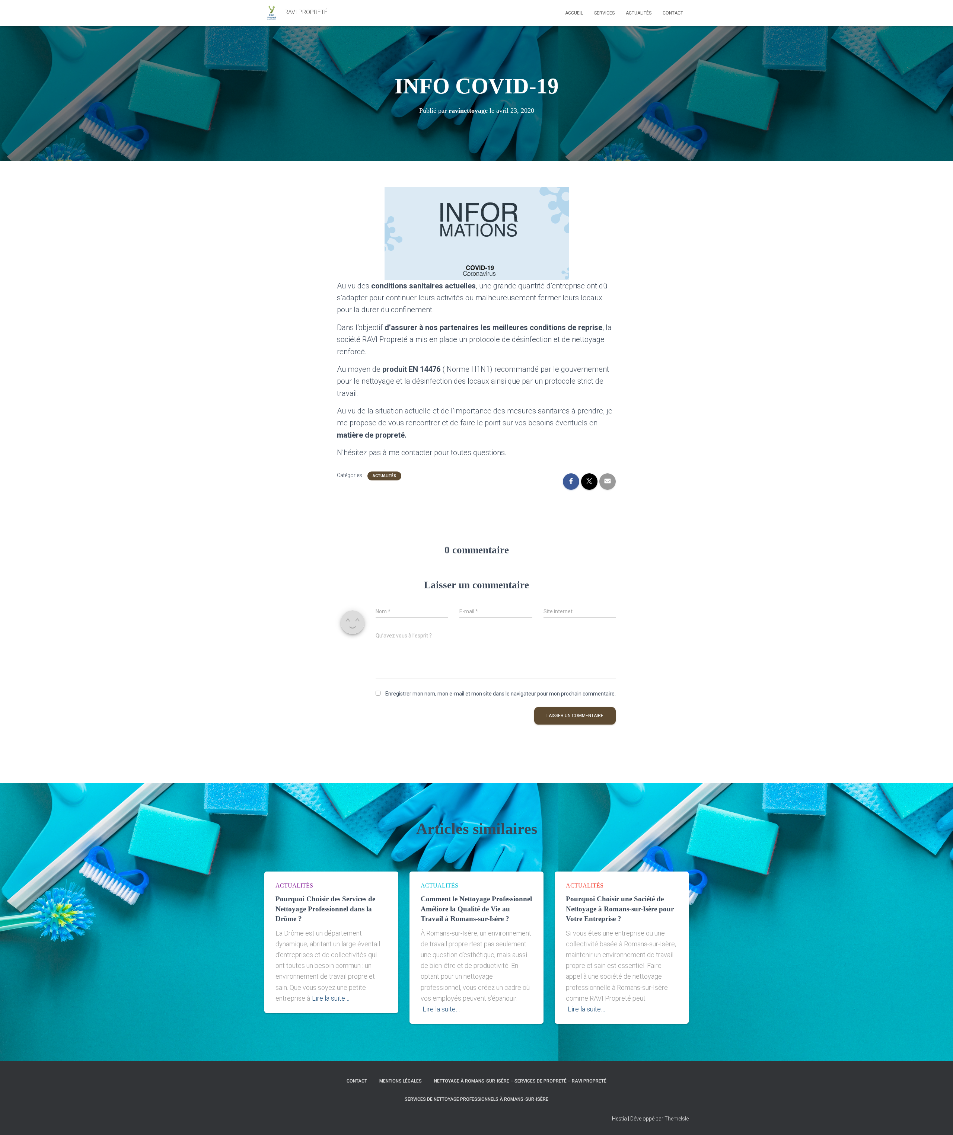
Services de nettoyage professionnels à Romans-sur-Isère (476, 1099)
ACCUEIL (574, 13)
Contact (673, 13)
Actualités (638, 13)
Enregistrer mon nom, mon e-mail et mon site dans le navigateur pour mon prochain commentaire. (500, 694)
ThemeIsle (676, 1119)
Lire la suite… (330, 998)
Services (604, 13)
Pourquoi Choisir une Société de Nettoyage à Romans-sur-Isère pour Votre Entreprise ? (620, 909)
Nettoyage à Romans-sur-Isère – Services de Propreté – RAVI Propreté (520, 1081)
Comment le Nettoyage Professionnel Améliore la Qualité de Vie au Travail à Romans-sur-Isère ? (476, 909)
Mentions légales (400, 1081)
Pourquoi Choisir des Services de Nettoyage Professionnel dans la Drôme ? (325, 909)
